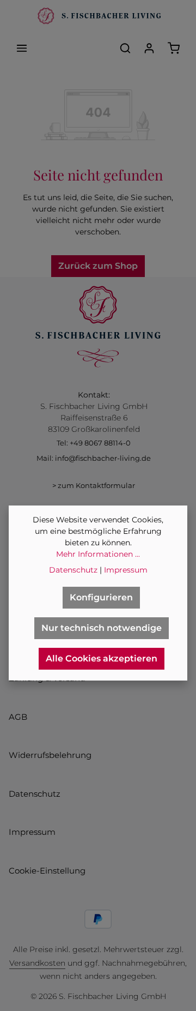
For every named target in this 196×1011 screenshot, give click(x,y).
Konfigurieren (101, 597)
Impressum (32, 832)
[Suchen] (125, 48)
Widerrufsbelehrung (50, 755)
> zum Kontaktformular (93, 485)
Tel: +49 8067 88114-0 (94, 442)
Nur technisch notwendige (101, 628)
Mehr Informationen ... (98, 554)
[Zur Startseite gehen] (98, 16)
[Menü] (22, 48)
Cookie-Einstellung (47, 870)
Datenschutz (34, 794)
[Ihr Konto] (149, 48)
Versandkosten (37, 963)
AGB (18, 717)
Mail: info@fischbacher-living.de (93, 458)
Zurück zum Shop (98, 266)
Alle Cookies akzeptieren (101, 658)
